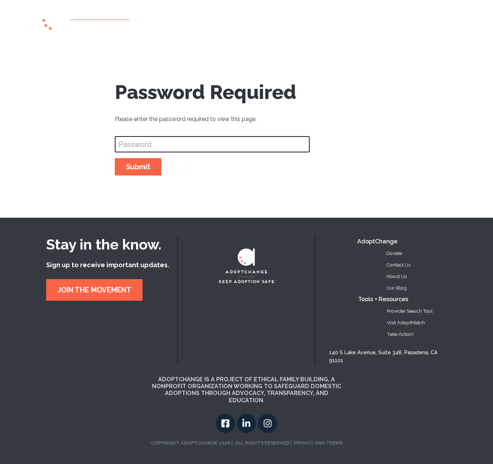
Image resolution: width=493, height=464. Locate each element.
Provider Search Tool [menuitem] (410, 311)
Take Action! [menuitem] (400, 334)
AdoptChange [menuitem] (377, 241)
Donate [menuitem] (394, 253)
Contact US (441, 21)
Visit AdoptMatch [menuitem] (406, 322)
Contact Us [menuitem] (398, 265)
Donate (411, 21)
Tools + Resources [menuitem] (383, 299)
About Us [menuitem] (396, 276)
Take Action (380, 21)
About (275, 21)
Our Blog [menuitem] (396, 288)
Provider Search (311, 21)
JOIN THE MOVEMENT (94, 290)
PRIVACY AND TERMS (318, 443)
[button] (349, 21)
